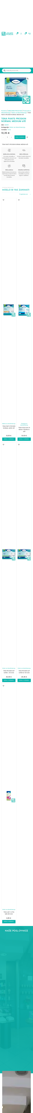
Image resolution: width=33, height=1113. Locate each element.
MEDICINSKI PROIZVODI (15, 111)
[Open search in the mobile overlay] (16, 70)
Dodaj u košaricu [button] (9, 439)
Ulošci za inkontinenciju (19, 113)
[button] (29, 34)
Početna (4, 111)
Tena (9, 130)
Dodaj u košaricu (20, 137)
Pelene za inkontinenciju (8, 423)
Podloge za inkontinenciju (24, 424)
